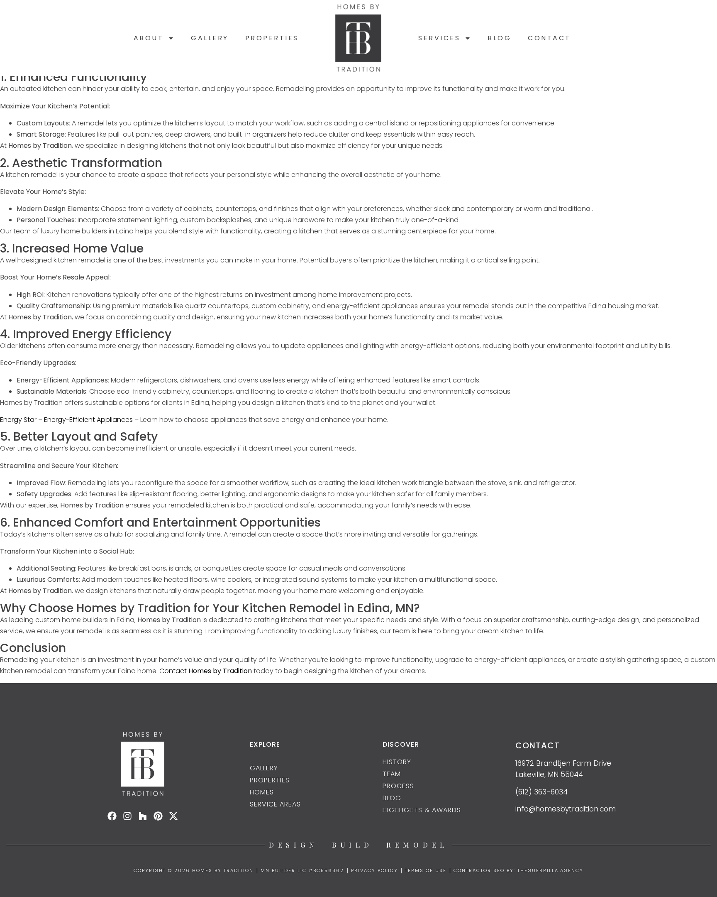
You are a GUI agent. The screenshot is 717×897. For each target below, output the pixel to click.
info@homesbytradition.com (565, 809)
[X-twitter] (173, 816)
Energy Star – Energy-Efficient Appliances (66, 419)
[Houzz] (142, 816)
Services (439, 38)
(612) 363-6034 (541, 792)
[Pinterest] (158, 816)
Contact (549, 38)
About (149, 38)
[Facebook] (112, 816)
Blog (499, 38)
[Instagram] (127, 816)
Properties (272, 38)
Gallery (210, 38)
